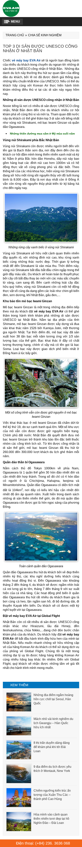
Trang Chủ (15, 35)
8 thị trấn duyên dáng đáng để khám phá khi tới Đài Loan (52, 747)
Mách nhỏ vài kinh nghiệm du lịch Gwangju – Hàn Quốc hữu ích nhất (53, 723)
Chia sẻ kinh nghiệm (44, 35)
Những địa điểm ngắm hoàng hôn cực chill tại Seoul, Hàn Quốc (53, 699)
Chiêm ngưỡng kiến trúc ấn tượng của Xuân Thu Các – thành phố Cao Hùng (52, 795)
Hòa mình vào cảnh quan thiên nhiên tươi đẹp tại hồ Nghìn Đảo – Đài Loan (51, 818)
